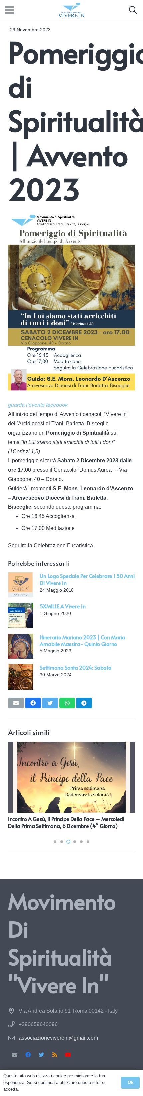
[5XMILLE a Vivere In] (20, 607)
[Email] (14, 1054)
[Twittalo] (50, 703)
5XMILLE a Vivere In (62, 606)
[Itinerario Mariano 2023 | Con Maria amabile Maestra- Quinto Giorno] (20, 638)
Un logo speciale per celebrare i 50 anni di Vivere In (87, 579)
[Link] (71, 10)
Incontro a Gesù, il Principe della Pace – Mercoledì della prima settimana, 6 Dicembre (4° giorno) (66, 822)
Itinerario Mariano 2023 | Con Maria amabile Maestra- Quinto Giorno (82, 640)
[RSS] (54, 1054)
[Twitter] (41, 1054)
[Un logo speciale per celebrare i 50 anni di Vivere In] (20, 577)
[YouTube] (67, 1054)
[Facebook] (28, 1054)
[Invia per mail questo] (16, 703)
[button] (133, 10)
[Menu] (9, 10)
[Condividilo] (33, 703)
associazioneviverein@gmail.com (58, 1038)
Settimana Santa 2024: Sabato (75, 667)
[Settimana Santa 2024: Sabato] (20, 668)
